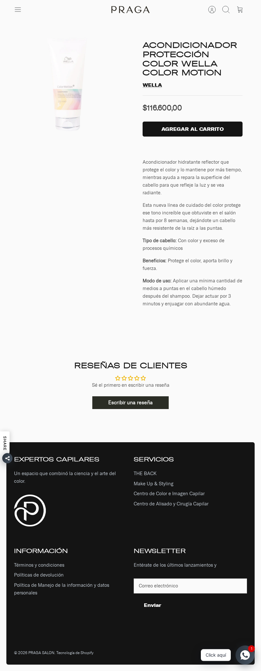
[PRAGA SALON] (130, 9)
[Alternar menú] (21, 9)
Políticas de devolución (39, 575)
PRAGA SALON (41, 653)
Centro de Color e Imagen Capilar (169, 493)
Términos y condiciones (39, 565)
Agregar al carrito (192, 129)
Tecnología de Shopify (75, 653)
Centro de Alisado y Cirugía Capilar (171, 504)
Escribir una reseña (130, 402)
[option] (68, 85)
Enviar (152, 605)
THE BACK (145, 473)
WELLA (152, 85)
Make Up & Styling (153, 484)
